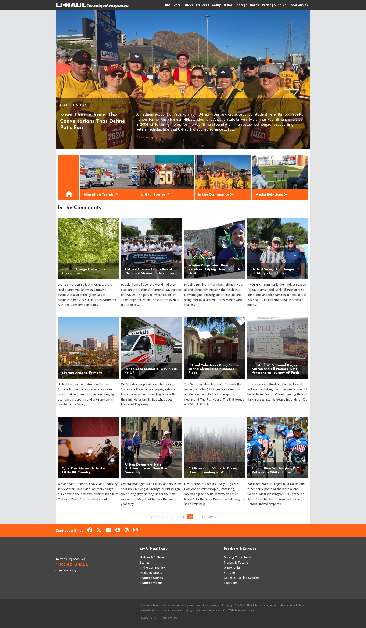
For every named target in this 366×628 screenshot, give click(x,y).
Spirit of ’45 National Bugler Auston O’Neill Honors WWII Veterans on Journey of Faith (275, 369)
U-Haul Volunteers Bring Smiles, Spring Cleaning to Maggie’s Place (213, 369)
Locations (296, 5)
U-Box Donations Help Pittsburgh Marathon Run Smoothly (146, 468)
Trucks (188, 5)
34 (203, 517)
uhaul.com (172, 5)
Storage (241, 5)
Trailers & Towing (208, 5)
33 (196, 517)
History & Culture (152, 557)
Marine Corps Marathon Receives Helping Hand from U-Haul (214, 269)
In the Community (152, 567)
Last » (212, 517)
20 (172, 517)
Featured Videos (151, 583)
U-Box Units (232, 567)
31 (184, 517)
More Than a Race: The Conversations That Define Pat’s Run (92, 121)
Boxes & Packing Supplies (268, 5)
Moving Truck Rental (238, 557)
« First (154, 517)
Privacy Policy (148, 618)
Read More (145, 137)
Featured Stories (151, 578)
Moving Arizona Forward (82, 373)
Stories (145, 562)
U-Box (228, 5)
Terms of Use (169, 618)
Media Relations (151, 573)
